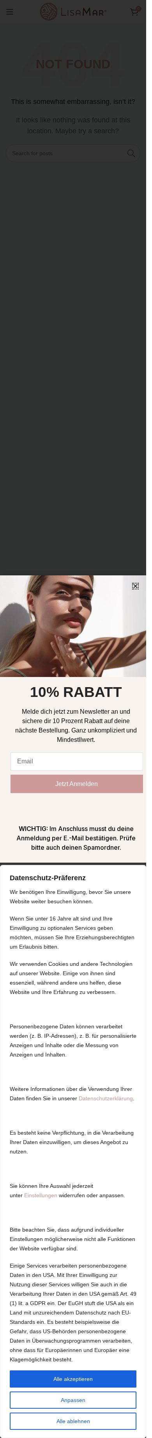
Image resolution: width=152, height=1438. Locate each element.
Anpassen (73, 1400)
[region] (73, 1151)
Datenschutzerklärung (106, 1098)
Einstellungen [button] (40, 1195)
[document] (73, 719)
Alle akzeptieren (73, 1379)
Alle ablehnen (73, 1421)
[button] (135, 586)
